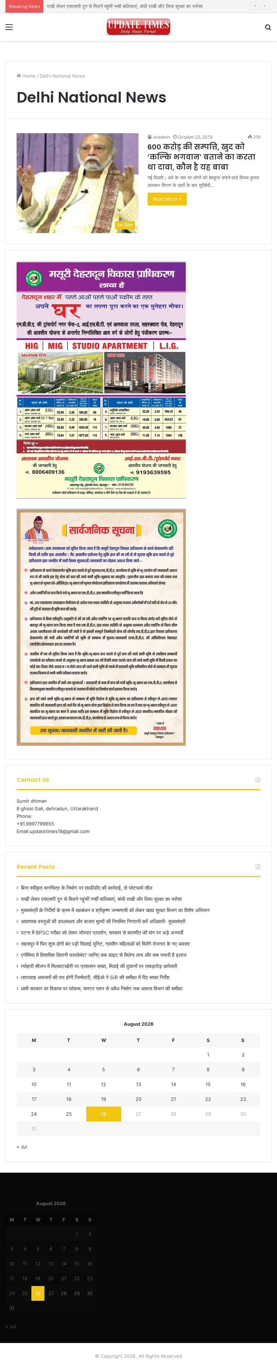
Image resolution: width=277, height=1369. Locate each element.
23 (243, 1099)
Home (28, 76)
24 (34, 1114)
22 (208, 1099)
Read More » (167, 199)
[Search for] (268, 29)
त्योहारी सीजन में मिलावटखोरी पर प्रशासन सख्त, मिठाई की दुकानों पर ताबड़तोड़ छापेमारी (99, 966)
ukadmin (161, 137)
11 (69, 1084)
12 (103, 1084)
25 (69, 1114)
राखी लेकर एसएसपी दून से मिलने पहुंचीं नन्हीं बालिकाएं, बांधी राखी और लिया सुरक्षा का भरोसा (101, 899)
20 (138, 1099)
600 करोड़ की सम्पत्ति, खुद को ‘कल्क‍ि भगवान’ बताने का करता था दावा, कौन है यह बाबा (201, 157)
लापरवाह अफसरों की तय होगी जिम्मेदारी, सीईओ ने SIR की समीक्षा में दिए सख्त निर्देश (95, 977)
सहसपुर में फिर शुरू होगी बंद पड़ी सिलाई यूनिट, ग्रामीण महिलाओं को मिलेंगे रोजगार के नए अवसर (105, 944)
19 (103, 1099)
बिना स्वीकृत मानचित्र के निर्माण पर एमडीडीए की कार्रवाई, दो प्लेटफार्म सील (86, 888)
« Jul (22, 1147)
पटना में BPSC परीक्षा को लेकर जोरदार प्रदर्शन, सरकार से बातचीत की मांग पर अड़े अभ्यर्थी (102, 933)
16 (243, 1084)
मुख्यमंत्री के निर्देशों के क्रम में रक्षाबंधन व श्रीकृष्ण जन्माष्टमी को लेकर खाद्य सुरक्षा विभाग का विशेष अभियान (115, 910)
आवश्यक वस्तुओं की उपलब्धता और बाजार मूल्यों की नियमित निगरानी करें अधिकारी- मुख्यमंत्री (103, 921)
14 (173, 1084)
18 (68, 1099)
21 (173, 1099)
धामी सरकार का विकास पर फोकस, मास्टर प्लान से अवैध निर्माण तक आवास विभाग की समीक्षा (102, 988)
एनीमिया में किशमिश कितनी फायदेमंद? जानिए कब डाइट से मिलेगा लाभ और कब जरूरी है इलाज (103, 955)
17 (34, 1099)
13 (138, 1084)
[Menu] (9, 29)
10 (33, 1084)
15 (208, 1084)
